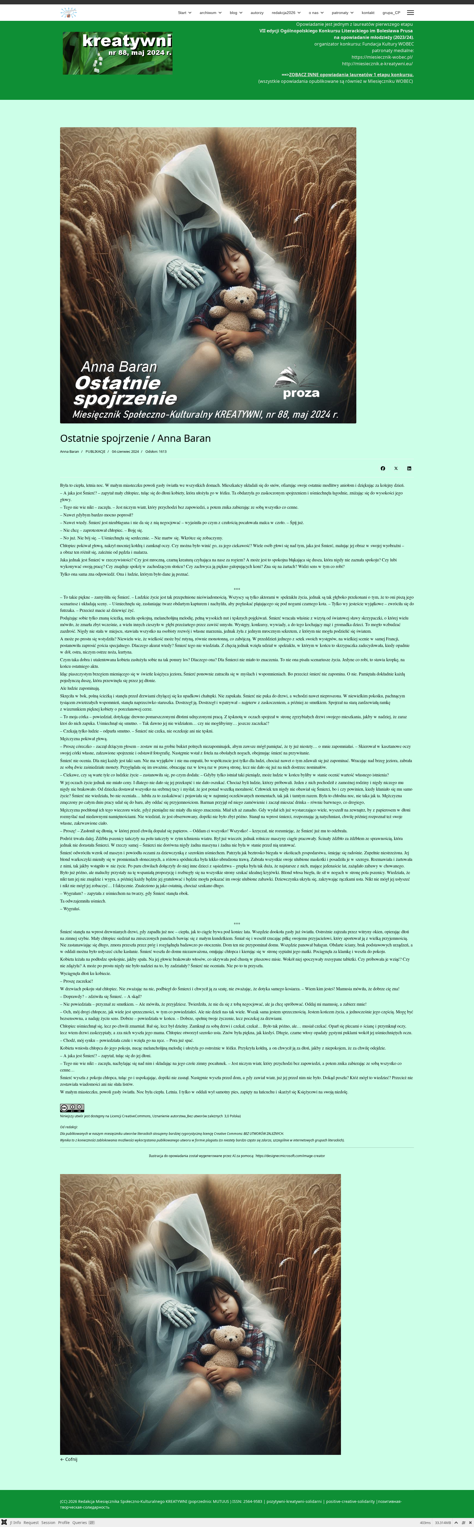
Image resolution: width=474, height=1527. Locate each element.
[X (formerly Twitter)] (396, 468)
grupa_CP (391, 12)
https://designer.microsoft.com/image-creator (290, 1155)
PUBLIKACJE (95, 451)
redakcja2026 (283, 12)
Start (182, 12)
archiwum (208, 12)
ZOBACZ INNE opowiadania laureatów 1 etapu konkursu (351, 75)
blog (233, 12)
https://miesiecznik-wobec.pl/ (382, 57)
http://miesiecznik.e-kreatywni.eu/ (378, 64)
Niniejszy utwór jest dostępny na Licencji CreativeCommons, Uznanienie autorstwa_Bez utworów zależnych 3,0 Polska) (150, 1116)
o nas (313, 12)
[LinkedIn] (409, 468)
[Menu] (410, 12)
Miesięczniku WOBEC (389, 81)
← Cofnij (68, 1459)
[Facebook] (383, 468)
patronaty (340, 12)
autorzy (257, 12)
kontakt (368, 12)
